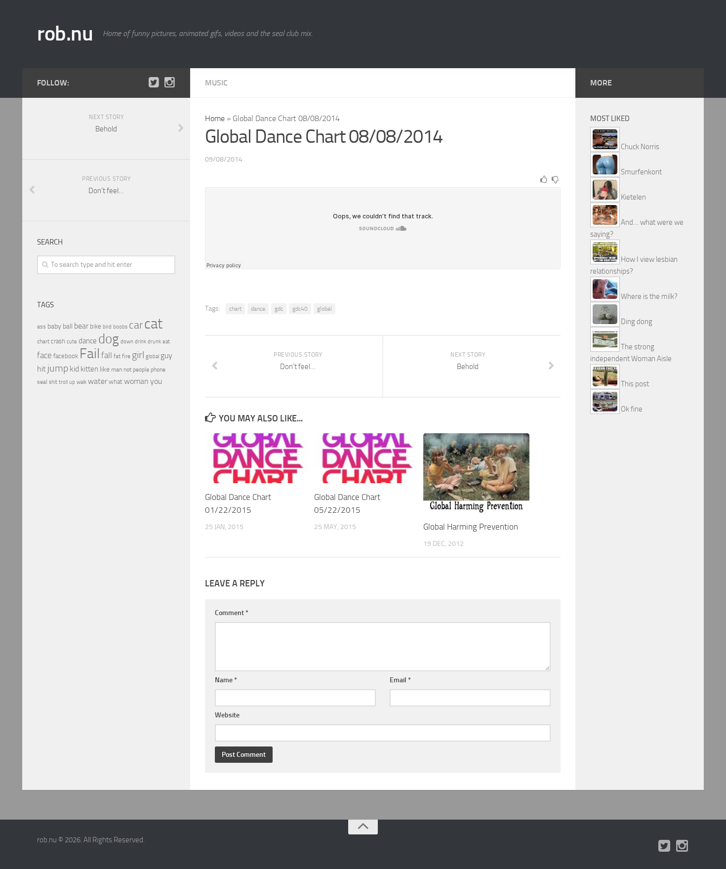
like (105, 369)
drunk (154, 341)
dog (108, 339)
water (97, 381)
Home (215, 118)
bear (81, 326)
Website (227, 715)
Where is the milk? (649, 296)
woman (136, 381)
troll (63, 382)
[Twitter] (154, 82)
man (116, 369)
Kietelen (633, 197)
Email (400, 680)
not (127, 369)
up (72, 382)
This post (635, 383)
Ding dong (636, 321)
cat (153, 323)
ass (41, 326)
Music (216, 82)
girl (138, 355)
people (141, 369)
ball (68, 326)
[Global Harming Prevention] (476, 473)
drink (140, 341)
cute (72, 341)
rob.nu (65, 33)
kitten (89, 369)
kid (74, 368)
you (156, 381)
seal (42, 381)
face (44, 355)
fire (126, 356)
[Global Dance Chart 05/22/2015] (367, 458)
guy (166, 355)
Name (226, 680)
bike (95, 326)
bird (107, 327)
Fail (90, 353)
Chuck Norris (640, 146)
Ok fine (632, 409)
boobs (120, 326)
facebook (65, 356)
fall (106, 355)
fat (117, 356)
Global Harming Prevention (470, 527)
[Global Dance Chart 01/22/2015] (258, 458)
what (115, 381)
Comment (231, 613)
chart (235, 308)
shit (53, 381)
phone (158, 369)
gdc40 (300, 308)
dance (258, 308)
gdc (279, 308)
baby (54, 326)
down (127, 341)
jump (57, 368)
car (136, 325)
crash (58, 341)
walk (81, 382)
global (324, 308)
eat (166, 341)
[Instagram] (169, 82)
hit (41, 368)
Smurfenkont (641, 171)
